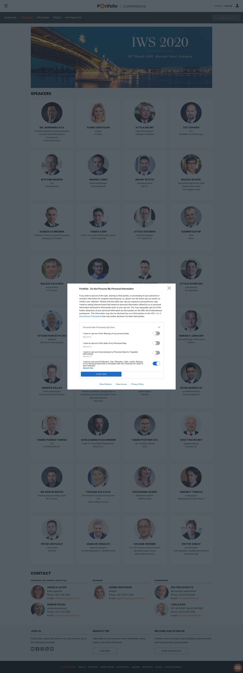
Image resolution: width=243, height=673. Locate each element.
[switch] (156, 333)
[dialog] (121, 336)
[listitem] (121, 327)
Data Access (121, 384)
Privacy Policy (137, 384)
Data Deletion (106, 384)
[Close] (170, 289)
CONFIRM (101, 374)
